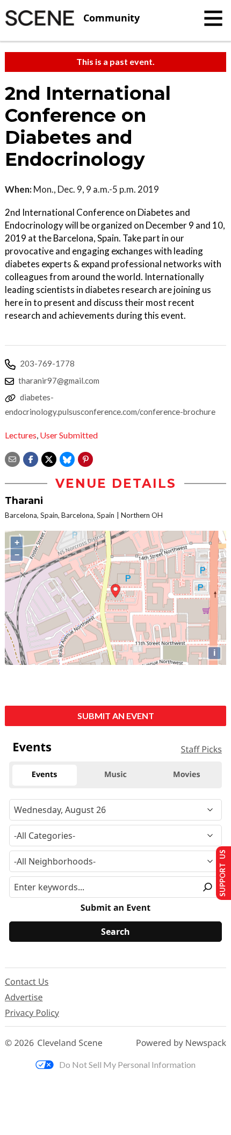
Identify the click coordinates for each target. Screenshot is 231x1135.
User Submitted (69, 435)
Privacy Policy (32, 1013)
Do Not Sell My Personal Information (127, 1064)
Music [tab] (115, 775)
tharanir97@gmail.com (58, 380)
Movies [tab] (186, 775)
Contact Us (26, 981)
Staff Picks (201, 749)
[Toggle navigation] (213, 18)
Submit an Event (115, 716)
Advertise (23, 997)
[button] (85, 458)
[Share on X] (48, 458)
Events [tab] (44, 775)
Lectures (21, 435)
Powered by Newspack (181, 1043)
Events (32, 747)
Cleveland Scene (70, 1043)
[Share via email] (12, 458)
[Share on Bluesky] (67, 458)
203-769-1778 (47, 363)
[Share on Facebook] (30, 458)
